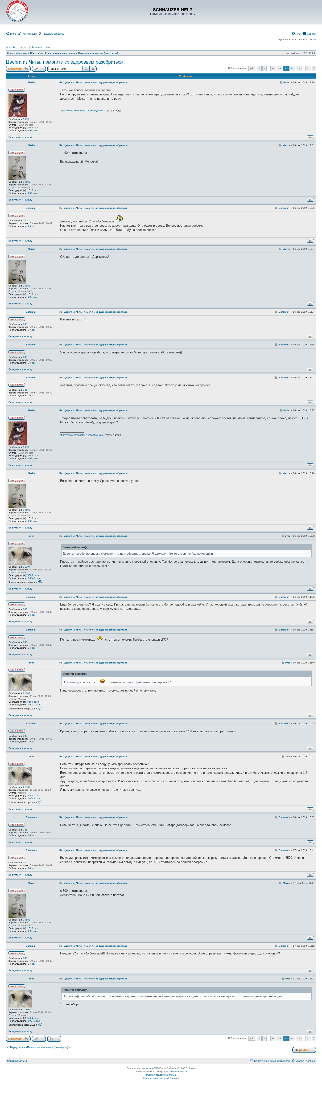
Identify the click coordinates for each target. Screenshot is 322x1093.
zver (31, 536)
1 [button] (264, 68)
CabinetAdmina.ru (177, 1071)
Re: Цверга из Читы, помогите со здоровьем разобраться (93, 82)
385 (25, 220)
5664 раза (33, 575)
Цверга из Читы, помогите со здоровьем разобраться (64, 62)
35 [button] (273, 68)
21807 (26, 566)
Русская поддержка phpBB (161, 1074)
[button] (251, 68)
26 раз (32, 226)
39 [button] (298, 68)
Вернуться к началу (20, 137)
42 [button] (308, 68)
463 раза (33, 130)
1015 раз (32, 190)
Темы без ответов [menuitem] (16, 47)
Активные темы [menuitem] (40, 47)
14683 (26, 181)
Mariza (31, 145)
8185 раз (32, 127)
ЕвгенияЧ (31, 208)
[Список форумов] (17, 11)
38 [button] (292, 68)
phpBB (153, 1068)
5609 (26, 119)
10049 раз (34, 578)
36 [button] (279, 68)
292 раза (33, 193)
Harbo (31, 82)
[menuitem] (11, 34)
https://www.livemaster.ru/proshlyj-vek (81, 110)
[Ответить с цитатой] (310, 137)
